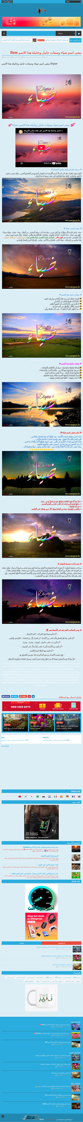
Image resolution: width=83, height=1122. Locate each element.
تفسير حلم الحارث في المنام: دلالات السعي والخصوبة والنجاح (67, 727)
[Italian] (55, 797)
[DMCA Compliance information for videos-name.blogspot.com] (30, 1119)
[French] (72, 797)
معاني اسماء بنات (69, 981)
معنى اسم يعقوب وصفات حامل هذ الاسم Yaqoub (57, 1104)
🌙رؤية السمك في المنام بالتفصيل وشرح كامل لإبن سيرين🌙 (53, 1086)
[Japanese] (31, 797)
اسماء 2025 (4, 40)
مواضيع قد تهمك (29, 981)
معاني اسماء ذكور (57, 981)
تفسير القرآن (10, 977)
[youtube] (8, 1)
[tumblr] (3, 1)
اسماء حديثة (36, 57)
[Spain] (61, 797)
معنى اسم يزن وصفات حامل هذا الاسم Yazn (58, 1095)
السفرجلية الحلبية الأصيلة (49, 856)
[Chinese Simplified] (19, 797)
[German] (66, 797)
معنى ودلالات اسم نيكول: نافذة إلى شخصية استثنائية (25, 40)
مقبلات (38, 981)
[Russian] (43, 797)
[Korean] (25, 797)
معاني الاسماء (28, 57)
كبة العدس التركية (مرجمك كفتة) (67, 40)
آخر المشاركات (61, 943)
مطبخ (78, 981)
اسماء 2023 (44, 57)
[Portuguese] (37, 797)
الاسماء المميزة (20, 977)
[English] (78, 797)
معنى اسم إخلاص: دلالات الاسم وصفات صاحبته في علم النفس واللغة (35, 873)
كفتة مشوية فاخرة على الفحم (48, 864)
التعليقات (21, 943)
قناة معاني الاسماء (50, 1119)
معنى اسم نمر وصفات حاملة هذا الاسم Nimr (58, 1042)
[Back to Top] (3, 1116)
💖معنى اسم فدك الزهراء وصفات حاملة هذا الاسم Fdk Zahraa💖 (52, 1033)
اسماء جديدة (40, 977)
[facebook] (11, 1)
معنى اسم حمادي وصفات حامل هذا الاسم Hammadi (40, 847)
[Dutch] (49, 797)
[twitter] (6, 1)
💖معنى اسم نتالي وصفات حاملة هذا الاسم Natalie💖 (55, 1024)
